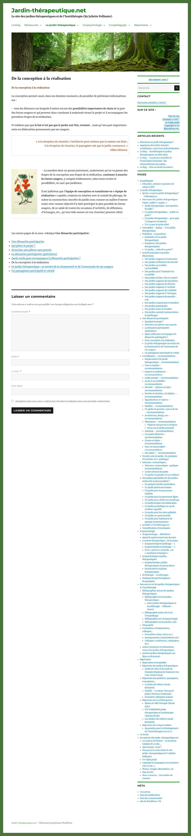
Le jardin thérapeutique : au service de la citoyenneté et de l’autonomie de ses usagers (62, 266)
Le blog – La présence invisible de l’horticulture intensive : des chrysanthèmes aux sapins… (156, 161)
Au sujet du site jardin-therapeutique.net (159, 737)
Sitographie (147, 625)
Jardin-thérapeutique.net (48, 10)
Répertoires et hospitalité (154, 662)
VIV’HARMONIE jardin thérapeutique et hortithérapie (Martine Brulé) (159, 712)
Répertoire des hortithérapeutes (157, 700)
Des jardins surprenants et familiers (162, 303)
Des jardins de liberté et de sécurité (161, 262)
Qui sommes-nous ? (158, 79)
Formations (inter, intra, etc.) (159, 634)
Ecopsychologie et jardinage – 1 (160, 543)
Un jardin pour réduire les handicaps (162, 500)
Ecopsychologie (92, 25)
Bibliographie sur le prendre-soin (161, 622)
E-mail (16, 371)
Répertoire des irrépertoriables (156, 725)
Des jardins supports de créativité (160, 290)
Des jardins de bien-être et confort (161, 278)
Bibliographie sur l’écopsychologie (161, 619)
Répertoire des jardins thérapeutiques (160, 666)
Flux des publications (150, 795)
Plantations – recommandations (160, 421)
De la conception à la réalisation (160, 340)
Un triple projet (172, 122)
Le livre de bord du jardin (156, 472)
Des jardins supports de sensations (161, 281)
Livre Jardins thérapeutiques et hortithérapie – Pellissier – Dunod (161, 606)
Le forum (144, 734)
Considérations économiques (156, 528)
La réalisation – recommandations (158, 356)
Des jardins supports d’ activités (160, 287)
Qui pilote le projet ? (23, 245)
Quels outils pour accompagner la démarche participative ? (45, 258)
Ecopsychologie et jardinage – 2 (160, 547)
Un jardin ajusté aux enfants (158, 487)
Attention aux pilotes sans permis (31, 249)
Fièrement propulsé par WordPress (55, 823)
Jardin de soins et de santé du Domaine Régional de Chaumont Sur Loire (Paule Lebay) (162, 672)
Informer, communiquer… (154, 462)
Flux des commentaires (151, 798)
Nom (15, 356)
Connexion (145, 792)
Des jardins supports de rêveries (160, 284)
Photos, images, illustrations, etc (158, 769)
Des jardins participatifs (156, 306)
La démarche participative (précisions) (34, 254)
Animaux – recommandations (159, 431)
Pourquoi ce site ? (171, 119)
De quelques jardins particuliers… (160, 484)
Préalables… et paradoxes (154, 234)
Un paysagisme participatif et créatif (32, 270)
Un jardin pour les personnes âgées (161, 497)
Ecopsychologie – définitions (156, 534)
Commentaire (20, 312)
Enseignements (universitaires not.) (162, 637)
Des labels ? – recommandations (160, 453)
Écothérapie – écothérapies (155, 575)
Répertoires (141, 25)
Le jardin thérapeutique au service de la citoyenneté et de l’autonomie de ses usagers (162, 346)
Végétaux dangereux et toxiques (162, 425)
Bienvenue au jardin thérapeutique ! (157, 142)
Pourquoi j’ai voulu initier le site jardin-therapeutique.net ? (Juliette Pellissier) (158, 753)
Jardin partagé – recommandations (161, 378)
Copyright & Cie (172, 125)
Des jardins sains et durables (158, 309)
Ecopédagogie (118, 25)
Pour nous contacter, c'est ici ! (151, 102)
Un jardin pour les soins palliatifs (160, 512)
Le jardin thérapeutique (60, 25)
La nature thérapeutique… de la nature (160, 540)
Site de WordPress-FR (150, 801)
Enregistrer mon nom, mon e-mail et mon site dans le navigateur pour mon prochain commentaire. (63, 401)
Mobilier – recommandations (159, 406)
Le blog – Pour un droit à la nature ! (156, 167)
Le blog (15, 25)
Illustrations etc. (172, 128)
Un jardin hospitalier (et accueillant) (162, 475)
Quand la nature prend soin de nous (159, 537)
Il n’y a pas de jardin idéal (157, 224)
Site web (16, 386)
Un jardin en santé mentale (157, 515)
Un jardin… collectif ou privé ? (159, 249)
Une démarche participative (27, 241)
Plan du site (174, 116)
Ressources (31, 25)
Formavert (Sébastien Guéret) (159, 697)
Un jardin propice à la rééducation (161, 503)
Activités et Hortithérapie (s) (156, 525)
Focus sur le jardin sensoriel (160, 428)
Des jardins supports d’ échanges (160, 293)
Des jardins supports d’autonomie (161, 259)
